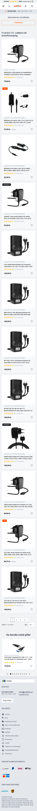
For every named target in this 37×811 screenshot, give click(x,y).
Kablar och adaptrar (11, 655)
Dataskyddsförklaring (11, 750)
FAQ (6, 718)
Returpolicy (8, 739)
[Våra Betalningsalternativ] (5, 768)
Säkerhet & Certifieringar (12, 746)
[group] (9, 77)
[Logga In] (25, 6)
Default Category (9, 70)
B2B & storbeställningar (12, 725)
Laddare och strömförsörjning (14, 118)
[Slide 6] (21, 674)
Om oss (7, 714)
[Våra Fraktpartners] (5, 791)
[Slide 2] (13, 674)
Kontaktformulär (24, 694)
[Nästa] (28, 620)
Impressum (8, 753)
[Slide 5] (19, 674)
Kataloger (8, 728)
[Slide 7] (22, 674)
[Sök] (9, 6)
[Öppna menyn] (4, 6)
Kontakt (7, 732)
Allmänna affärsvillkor (12, 736)
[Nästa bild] (29, 674)
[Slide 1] (11, 674)
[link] (8, 620)
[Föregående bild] (7, 674)
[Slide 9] (26, 674)
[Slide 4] (17, 674)
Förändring (18, 22)
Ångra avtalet (7, 700)
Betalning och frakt (11, 721)
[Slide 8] (24, 674)
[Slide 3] (15, 674)
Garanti (7, 743)
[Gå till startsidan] (17, 5)
